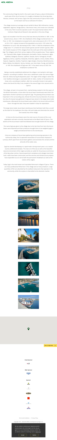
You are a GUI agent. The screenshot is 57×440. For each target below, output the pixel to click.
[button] (28, 329)
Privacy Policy (34, 418)
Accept (22, 435)
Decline (34, 435)
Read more (38, 431)
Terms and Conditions (24, 418)
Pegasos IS (40, 421)
